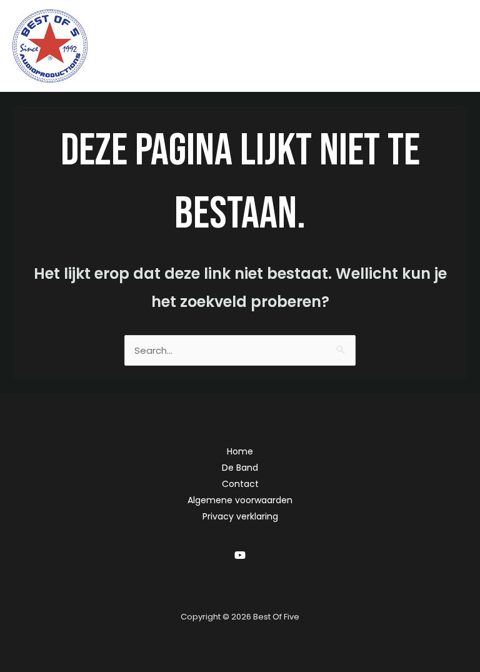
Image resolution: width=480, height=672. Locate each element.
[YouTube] (240, 555)
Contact (240, 484)
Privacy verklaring (240, 516)
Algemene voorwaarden (240, 500)
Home (240, 451)
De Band (240, 467)
